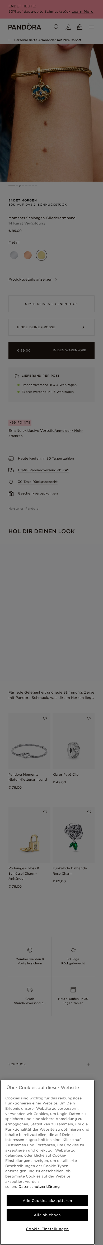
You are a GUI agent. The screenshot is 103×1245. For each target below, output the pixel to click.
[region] (47, 1162)
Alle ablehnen (47, 1215)
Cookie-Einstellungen (47, 1229)
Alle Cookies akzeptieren (47, 1200)
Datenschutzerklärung (39, 1186)
